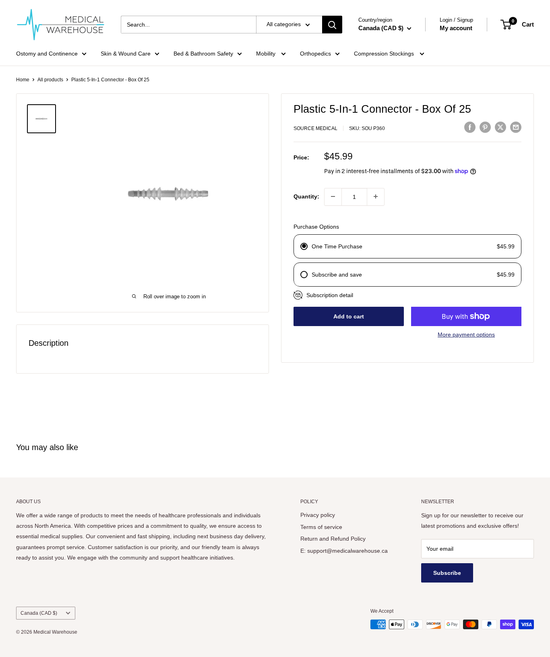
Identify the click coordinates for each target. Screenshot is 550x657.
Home (22, 80)
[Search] (332, 24)
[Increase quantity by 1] (375, 196)
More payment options (466, 334)
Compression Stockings (385, 53)
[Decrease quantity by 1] (333, 196)
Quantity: (306, 196)
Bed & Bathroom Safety (203, 53)
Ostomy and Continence (47, 53)
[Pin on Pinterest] (485, 127)
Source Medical (315, 128)
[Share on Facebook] (470, 127)
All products (50, 80)
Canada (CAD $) (39, 613)
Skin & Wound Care (126, 53)
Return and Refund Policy (333, 538)
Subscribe (447, 573)
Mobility (266, 53)
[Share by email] (515, 127)
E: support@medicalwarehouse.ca (344, 551)
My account (456, 28)
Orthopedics (315, 53)
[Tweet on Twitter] (500, 127)
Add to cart (348, 316)
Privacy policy (317, 515)
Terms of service (321, 527)
